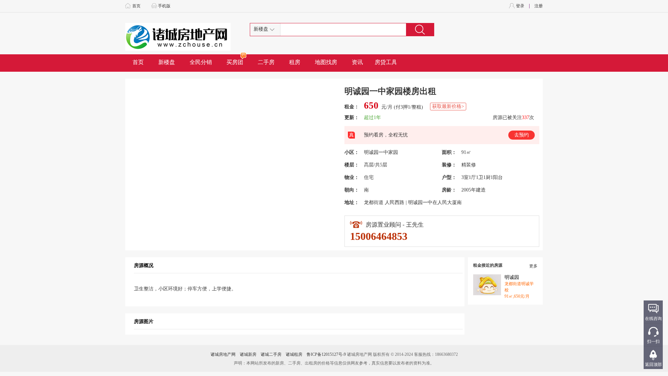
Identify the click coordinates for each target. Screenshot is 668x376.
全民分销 (201, 62)
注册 (538, 5)
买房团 (234, 62)
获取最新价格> (448, 106)
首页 (136, 5)
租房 (294, 62)
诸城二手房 (271, 354)
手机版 (164, 5)
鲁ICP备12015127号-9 (326, 354)
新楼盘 (166, 62)
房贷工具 (386, 62)
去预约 (521, 135)
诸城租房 (294, 354)
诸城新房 (248, 354)
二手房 (266, 62)
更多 (533, 266)
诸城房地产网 (223, 354)
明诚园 (511, 277)
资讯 (357, 62)
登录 (520, 5)
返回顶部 (653, 364)
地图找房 (326, 62)
